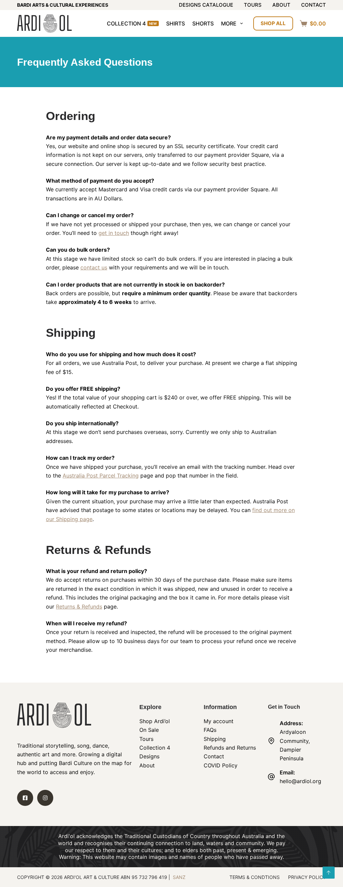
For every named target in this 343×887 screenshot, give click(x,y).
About (281, 5)
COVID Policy (220, 765)
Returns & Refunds (79, 606)
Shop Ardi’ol (154, 721)
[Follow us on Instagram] (45, 798)
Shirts (175, 23)
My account (218, 721)
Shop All (273, 23)
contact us (93, 267)
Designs (149, 756)
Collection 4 (132, 23)
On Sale (149, 729)
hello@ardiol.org (300, 781)
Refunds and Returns (230, 747)
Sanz (179, 877)
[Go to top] (329, 873)
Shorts (203, 23)
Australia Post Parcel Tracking (101, 475)
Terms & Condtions (254, 877)
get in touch (113, 233)
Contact (313, 5)
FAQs (210, 729)
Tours (253, 5)
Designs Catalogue (206, 5)
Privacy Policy (307, 877)
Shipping (215, 739)
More (228, 23)
